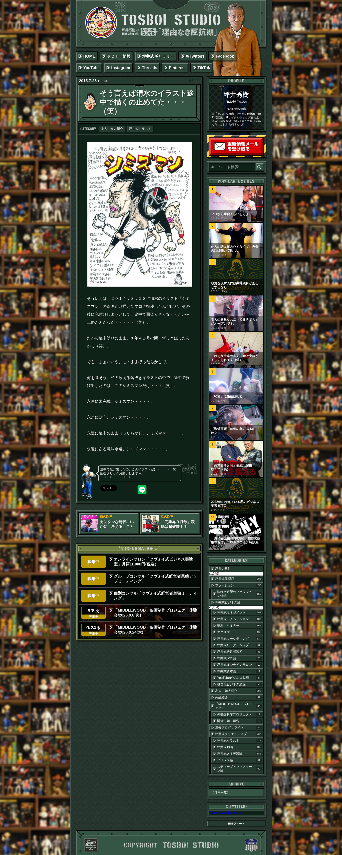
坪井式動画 (239, 747)
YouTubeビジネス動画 (238, 677)
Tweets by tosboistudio (225, 812)
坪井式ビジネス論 (227, 602)
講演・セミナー (239, 625)
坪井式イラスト (140, 128)
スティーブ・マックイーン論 (238, 768)
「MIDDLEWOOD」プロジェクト (237, 706)
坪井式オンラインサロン (238, 664)
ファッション (238, 585)
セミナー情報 (119, 56)
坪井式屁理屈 (238, 578)
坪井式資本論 (238, 671)
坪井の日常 (223, 568)
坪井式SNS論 (238, 658)
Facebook (225, 56)
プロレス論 (238, 760)
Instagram (120, 68)
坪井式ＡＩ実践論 (239, 753)
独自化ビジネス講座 (238, 684)
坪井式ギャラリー (158, 56)
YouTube (91, 68)
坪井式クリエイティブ (238, 734)
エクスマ (239, 632)
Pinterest (177, 68)
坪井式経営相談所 (238, 651)
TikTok (204, 68)
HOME (89, 56)
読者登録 (262, 154)
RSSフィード (236, 823)
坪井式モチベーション (239, 619)
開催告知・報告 (238, 721)
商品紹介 (237, 697)
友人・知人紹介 (112, 128)
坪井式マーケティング (239, 638)
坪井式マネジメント (239, 612)
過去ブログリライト (237, 727)
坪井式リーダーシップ (238, 645)
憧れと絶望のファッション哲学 (239, 594)
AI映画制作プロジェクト (238, 714)
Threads (149, 68)
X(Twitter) (195, 56)
